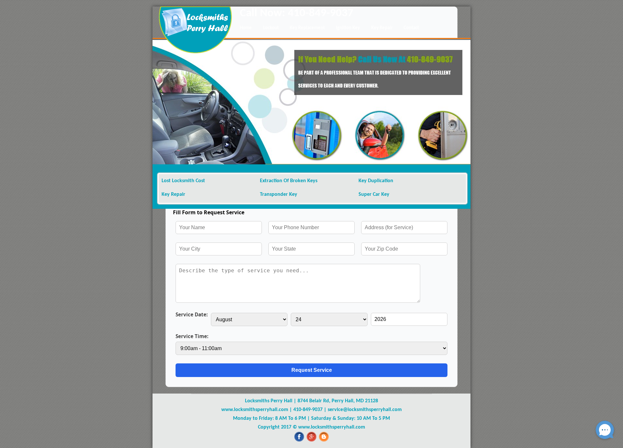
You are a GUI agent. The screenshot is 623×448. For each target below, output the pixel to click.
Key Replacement (307, 28)
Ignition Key (348, 28)
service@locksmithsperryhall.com (365, 409)
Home (246, 28)
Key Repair (382, 28)
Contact (411, 28)
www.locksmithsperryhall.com (254, 409)
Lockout (271, 28)
